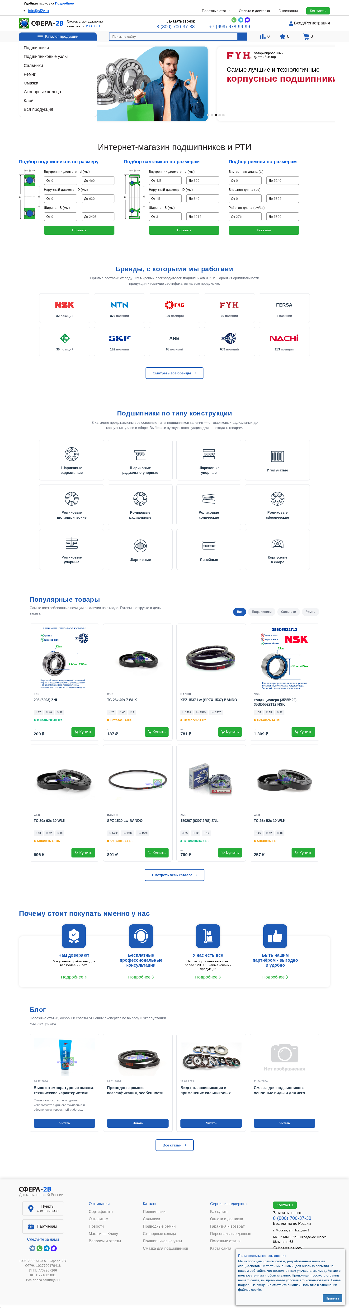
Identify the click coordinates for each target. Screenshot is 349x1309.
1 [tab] (208, 115)
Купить (85, 731)
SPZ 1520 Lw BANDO (125, 821)
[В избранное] (92, 630)
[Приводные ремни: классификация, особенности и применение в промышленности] (137, 1082)
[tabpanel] (216, 84)
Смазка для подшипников (165, 1248)
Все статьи (172, 1145)
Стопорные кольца (42, 91)
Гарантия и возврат (227, 1226)
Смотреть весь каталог (172, 875)
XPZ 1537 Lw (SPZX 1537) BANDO (208, 700)
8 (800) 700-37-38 (175, 26)
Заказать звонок (180, 21)
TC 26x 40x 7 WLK (122, 700)
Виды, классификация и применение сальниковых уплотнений (205, 1091)
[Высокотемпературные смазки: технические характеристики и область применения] (64, 1082)
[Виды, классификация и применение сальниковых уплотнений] (211, 1082)
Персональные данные (230, 1234)
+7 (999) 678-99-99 (229, 26)
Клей (28, 100)
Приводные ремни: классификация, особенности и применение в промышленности (137, 1091)
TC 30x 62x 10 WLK (50, 821)
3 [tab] (216, 115)
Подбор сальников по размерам (162, 161)
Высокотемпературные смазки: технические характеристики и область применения (64, 1091)
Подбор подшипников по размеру (59, 161)
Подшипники (36, 47)
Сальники (33, 65)
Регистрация (317, 23)
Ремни (30, 74)
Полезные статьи (216, 11)
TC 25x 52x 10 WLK (270, 821)
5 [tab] (223, 115)
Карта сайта (220, 1248)
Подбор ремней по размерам (263, 161)
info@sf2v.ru (38, 11)
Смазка (31, 83)
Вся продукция (38, 109)
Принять (332, 1298)
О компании (288, 11)
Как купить (219, 1212)
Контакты (318, 10)
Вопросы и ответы (105, 1241)
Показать (79, 230)
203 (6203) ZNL (46, 700)
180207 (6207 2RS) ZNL (199, 821)
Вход (299, 23)
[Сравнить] (92, 639)
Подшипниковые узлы (46, 56)
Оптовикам (98, 1219)
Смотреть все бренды (172, 373)
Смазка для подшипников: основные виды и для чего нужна (279, 1091)
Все (239, 612)
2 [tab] (212, 115)
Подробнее (67, 3)
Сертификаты (101, 1212)
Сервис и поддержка (228, 1203)
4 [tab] (219, 115)
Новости (96, 1226)
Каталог (150, 1203)
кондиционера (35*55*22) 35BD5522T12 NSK (275, 702)
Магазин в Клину (103, 1234)
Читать (64, 1123)
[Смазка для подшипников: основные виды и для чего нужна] (284, 1082)
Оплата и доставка (254, 11)
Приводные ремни (159, 1226)
